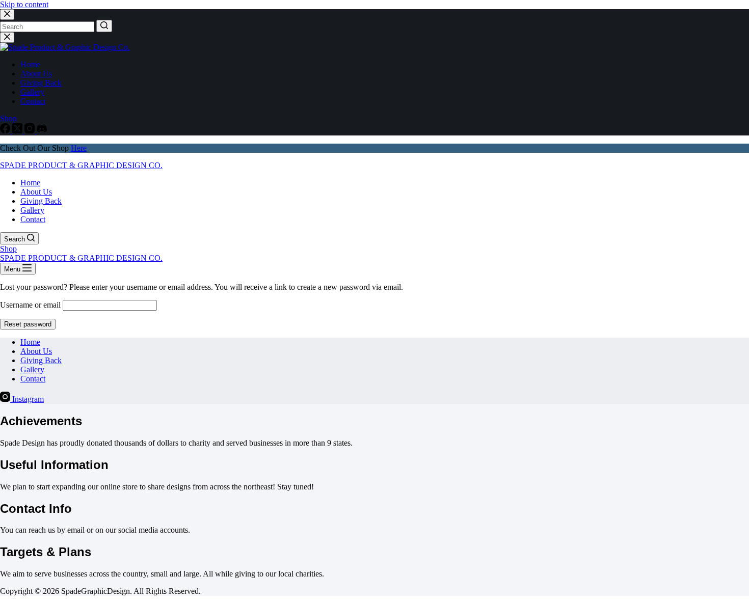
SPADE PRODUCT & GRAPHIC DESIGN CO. (81, 165)
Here (79, 148)
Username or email (30, 304)
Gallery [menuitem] (32, 92)
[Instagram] (30, 130)
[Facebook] (6, 130)
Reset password (27, 324)
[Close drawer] (7, 37)
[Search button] (104, 26)
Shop (8, 118)
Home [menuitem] (30, 64)
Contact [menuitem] (32, 101)
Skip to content (24, 4)
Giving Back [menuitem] (41, 82)
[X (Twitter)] (18, 130)
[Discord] (42, 130)
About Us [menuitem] (36, 73)
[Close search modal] (7, 14)
